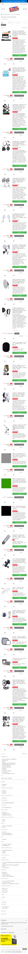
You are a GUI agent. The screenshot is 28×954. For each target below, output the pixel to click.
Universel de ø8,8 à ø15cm (8, 773)
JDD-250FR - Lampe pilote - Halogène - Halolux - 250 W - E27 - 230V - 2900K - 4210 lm (18, 536)
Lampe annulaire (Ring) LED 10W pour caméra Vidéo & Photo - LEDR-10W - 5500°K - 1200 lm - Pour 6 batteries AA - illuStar (19, 682)
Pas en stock (5, 906)
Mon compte (3, 914)
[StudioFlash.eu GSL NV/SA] (14, 9)
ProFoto (4, 769)
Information (3, 910)
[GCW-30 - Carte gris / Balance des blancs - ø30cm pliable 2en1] (6, 641)
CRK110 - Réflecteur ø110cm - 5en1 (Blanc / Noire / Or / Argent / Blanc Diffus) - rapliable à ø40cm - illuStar (19, 367)
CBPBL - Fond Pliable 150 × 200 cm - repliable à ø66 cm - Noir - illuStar (19, 343)
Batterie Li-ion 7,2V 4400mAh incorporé (10, 883)
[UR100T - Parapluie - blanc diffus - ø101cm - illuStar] (6, 592)
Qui (3, 897)
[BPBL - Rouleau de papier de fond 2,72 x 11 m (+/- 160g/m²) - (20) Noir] (6, 511)
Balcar (4, 768)
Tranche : (3, 778)
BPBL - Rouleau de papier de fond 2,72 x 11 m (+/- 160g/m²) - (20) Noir (19, 507)
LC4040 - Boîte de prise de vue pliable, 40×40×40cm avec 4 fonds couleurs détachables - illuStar (19, 612)
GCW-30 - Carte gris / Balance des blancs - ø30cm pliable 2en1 (19, 637)
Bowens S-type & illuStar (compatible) (10, 865)
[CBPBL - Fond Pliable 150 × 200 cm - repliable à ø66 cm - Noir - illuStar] (6, 347)
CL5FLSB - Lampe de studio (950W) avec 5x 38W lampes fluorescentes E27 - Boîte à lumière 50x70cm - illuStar (18, 394)
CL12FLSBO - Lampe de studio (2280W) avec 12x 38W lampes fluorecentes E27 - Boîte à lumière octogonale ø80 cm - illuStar (19, 247)
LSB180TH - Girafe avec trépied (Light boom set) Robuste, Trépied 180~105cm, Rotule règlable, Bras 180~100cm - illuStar (19, 427)
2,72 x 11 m (5, 891)
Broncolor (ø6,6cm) (6, 767)
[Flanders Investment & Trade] (8, 939)
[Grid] (2, 23)
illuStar (4, 784)
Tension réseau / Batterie (8, 876)
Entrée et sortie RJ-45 (7, 825)
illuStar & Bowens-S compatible (9, 759)
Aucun (4, 832)
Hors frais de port (10, 59)
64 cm (4, 790)
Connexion (24, 4)
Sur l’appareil (5, 867)
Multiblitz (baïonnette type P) (8, 763)
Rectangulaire (5, 845)
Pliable (4, 839)
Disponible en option (7, 850)
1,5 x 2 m (4, 889)
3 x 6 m (4, 892)
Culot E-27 (5, 873)
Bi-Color (4, 812)
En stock (4, 908)
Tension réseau (6, 875)
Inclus (4, 851)
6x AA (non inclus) (6, 882)
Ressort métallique (6, 833)
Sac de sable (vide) (6, 807)
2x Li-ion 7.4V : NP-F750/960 (8, 881)
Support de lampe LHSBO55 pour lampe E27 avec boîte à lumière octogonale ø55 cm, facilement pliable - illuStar (18, 281)
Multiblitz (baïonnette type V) (8, 764)
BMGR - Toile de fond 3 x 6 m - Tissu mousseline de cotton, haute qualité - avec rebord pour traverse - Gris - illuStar (19, 455)
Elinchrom (5, 760)
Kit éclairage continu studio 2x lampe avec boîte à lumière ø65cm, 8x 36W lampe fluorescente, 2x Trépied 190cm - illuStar (19, 216)
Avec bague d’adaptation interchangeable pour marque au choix (14, 863)
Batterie (4, 872)
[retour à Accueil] (1, 14)
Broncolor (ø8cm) (6, 765)
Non (3, 819)
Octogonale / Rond (7, 844)
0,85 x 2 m (4, 888)
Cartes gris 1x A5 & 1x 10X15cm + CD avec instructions (19, 659)
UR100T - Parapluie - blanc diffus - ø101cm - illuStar (18, 588)
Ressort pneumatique (7, 834)
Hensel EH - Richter (6, 770)
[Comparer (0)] (21, 4)
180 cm (4, 791)
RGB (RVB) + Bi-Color (7, 815)
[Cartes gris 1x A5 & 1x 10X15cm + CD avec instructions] (6, 663)
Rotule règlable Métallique (8, 802)
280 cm (4, 793)
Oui (3, 821)
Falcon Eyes (5, 772)
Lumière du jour (6, 813)
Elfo (3, 761)
